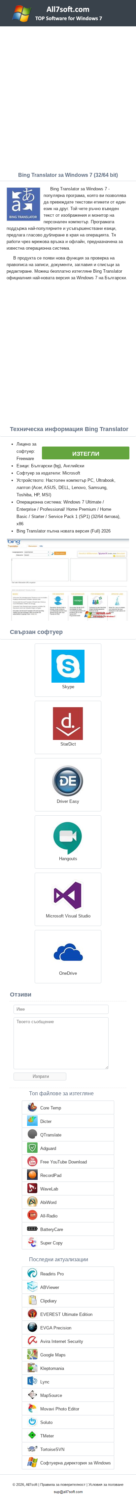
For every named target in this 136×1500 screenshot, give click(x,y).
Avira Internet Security (61, 1341)
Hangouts (68, 858)
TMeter (47, 1435)
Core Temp (50, 1107)
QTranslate (50, 1134)
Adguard (48, 1148)
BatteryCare (51, 1229)
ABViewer (49, 1287)
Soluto (46, 1422)
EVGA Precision (55, 1327)
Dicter (45, 1121)
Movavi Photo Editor (59, 1408)
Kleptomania (52, 1368)
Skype (68, 686)
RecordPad (50, 1175)
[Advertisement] (68, 97)
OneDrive (68, 973)
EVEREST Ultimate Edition (66, 1314)
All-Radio (48, 1216)
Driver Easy (68, 801)
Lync (45, 1381)
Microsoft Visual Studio (68, 916)
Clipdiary (48, 1300)
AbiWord (48, 1202)
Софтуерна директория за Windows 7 (75, 1463)
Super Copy (51, 1243)
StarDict (68, 744)
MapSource (51, 1395)
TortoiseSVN (52, 1449)
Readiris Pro (52, 1273)
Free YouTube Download (63, 1161)
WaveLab (49, 1188)
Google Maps (53, 1354)
